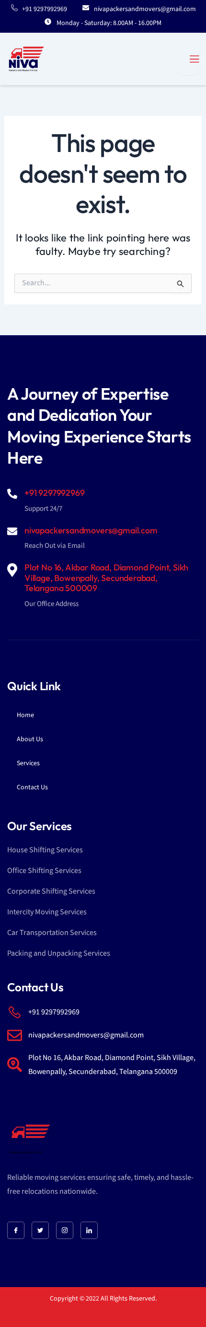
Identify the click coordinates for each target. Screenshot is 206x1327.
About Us (30, 739)
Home (25, 715)
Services (28, 763)
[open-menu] (189, 59)
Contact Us (32, 787)
